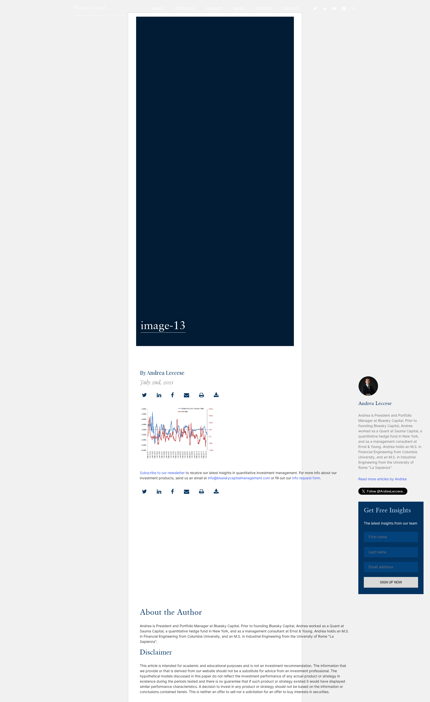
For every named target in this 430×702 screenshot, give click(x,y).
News (238, 8)
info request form (306, 478)
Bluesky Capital (89, 8)
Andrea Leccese (375, 403)
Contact (291, 8)
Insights (214, 8)
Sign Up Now (391, 582)
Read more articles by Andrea (382, 479)
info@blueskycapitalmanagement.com (239, 478)
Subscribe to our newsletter (162, 473)
